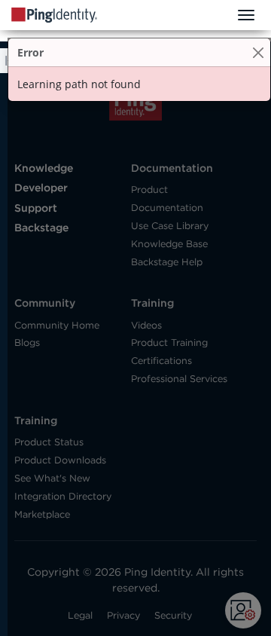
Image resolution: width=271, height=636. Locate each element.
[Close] (258, 52)
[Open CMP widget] (243, 610)
